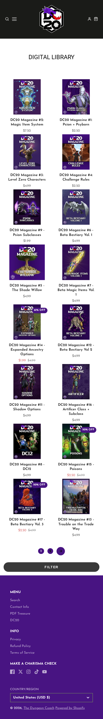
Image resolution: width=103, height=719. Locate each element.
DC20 (14, 620)
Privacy (15, 639)
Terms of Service (22, 653)
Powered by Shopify (70, 708)
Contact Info (19, 607)
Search (15, 600)
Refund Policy (20, 646)
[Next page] (61, 551)
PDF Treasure (20, 613)
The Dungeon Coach (38, 708)
